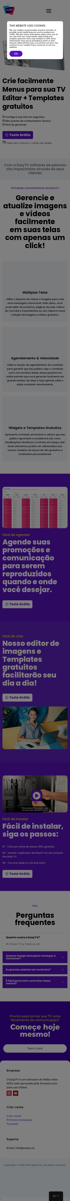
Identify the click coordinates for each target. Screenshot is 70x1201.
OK (16, 54)
